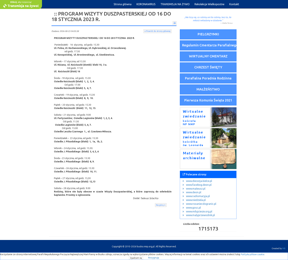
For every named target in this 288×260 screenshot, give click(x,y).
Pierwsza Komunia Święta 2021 (208, 100)
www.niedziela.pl (196, 199)
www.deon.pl (193, 192)
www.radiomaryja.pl (198, 196)
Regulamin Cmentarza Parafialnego (209, 45)
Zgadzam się (136, 258)
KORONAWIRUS (146, 4)
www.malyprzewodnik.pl (200, 215)
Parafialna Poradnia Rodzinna (208, 78)
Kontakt (234, 4)
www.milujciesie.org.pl (199, 211)
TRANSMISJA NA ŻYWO (175, 4)
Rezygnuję (153, 257)
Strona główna (123, 4)
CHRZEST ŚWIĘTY (208, 67)
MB (284, 248)
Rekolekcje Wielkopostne (209, 4)
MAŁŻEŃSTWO (208, 89)
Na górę (160, 205)
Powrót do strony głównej (158, 31)
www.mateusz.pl (195, 188)
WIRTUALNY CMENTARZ (208, 56)
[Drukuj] (174, 23)
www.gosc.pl (193, 207)
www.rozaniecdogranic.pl (201, 203)
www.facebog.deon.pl (199, 184)
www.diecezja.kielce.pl (199, 180)
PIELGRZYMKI (208, 34)
